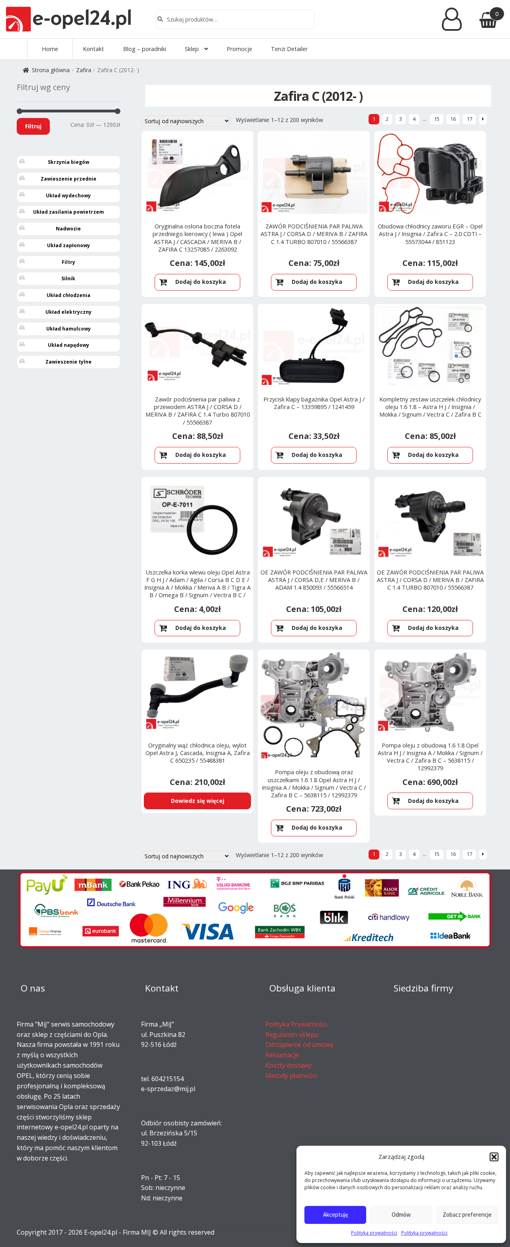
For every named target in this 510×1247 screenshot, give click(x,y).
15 (436, 119)
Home (50, 49)
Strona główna (51, 70)
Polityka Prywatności (296, 1024)
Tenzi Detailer (289, 49)
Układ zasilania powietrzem (68, 211)
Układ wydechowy (68, 195)
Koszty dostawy (288, 1065)
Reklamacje (282, 1054)
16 (453, 119)
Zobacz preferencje (467, 1214)
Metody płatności (291, 1075)
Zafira (83, 70)
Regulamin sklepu (292, 1034)
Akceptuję (335, 1214)
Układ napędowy (68, 345)
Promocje (239, 49)
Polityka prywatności (374, 1232)
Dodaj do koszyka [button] (200, 281)
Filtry (68, 262)
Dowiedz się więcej (197, 800)
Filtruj (33, 126)
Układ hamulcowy (68, 328)
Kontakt (93, 49)
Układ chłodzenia (68, 295)
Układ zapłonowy (68, 245)
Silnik (68, 278)
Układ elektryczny (68, 312)
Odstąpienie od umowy (299, 1044)
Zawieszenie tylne (68, 361)
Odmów (401, 1214)
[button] (494, 1157)
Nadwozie (68, 228)
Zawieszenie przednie (68, 178)
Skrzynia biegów (68, 162)
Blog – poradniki (144, 49)
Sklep (192, 49)
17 (469, 119)
